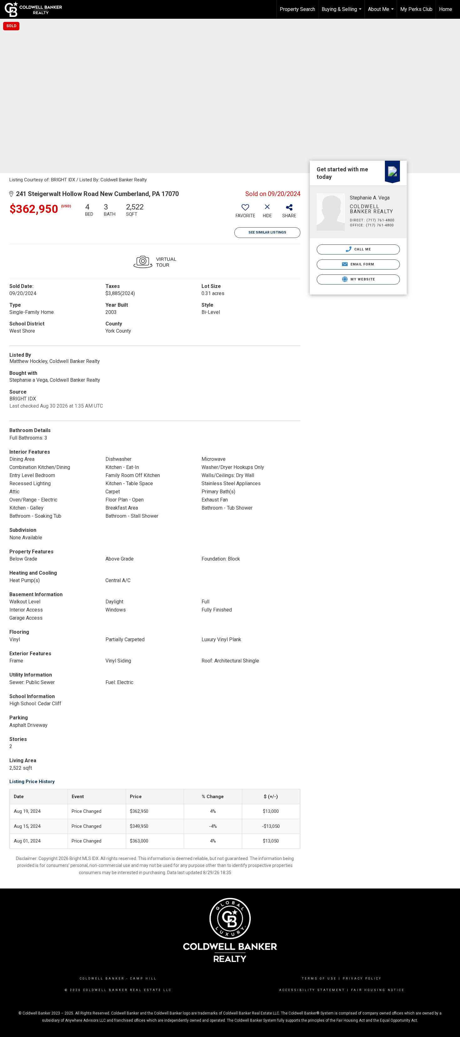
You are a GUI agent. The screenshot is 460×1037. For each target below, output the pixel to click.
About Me (381, 12)
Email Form (361, 264)
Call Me (362, 249)
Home (445, 9)
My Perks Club (416, 9)
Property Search (297, 9)
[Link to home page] (36, 9)
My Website (362, 279)
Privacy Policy (362, 978)
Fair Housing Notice (378, 990)
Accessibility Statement (312, 990)
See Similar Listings (267, 232)
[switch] (245, 213)
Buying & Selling (342, 12)
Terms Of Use (319, 978)
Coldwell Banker (102, 978)
